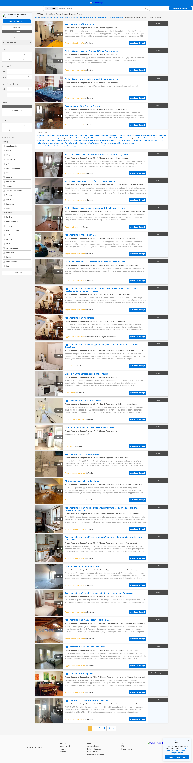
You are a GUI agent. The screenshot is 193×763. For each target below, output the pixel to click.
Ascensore (10, 253)
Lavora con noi (65, 746)
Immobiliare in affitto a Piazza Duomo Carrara (59, 143)
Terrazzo (9, 226)
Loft (7, 164)
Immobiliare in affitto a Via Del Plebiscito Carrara (121, 140)
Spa (7, 266)
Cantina (8, 257)
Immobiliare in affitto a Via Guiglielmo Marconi (81, 138)
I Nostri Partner (126, 749)
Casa (8, 173)
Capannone (10, 204)
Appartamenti (17, 110)
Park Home (10, 200)
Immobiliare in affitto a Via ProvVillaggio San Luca (115, 138)
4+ (24, 59)
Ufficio (8, 209)
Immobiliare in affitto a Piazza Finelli (111, 135)
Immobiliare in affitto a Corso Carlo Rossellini (148, 138)
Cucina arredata (12, 248)
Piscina (9, 235)
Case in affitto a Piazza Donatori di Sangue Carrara (55, 146)
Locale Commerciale (14, 191)
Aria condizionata (12, 230)
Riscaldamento (11, 262)
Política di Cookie (93, 752)
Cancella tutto (17, 273)
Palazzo (9, 186)
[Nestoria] (96, 3)
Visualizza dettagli (137, 43)
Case (17, 114)
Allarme (9, 244)
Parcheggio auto (12, 221)
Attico (8, 155)
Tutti (16, 106)
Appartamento (11, 146)
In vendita (16, 28)
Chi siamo (63, 749)
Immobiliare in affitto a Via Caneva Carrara (91, 143)
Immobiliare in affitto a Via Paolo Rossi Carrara (87, 140)
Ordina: (16, 38)
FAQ (122, 746)
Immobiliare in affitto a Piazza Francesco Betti (53, 135)
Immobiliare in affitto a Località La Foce (120, 143)
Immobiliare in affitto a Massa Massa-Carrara (79, 17)
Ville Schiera (10, 182)
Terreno (9, 195)
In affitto (17, 31)
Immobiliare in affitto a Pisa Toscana (51, 17)
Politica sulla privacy (94, 749)
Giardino (9, 217)
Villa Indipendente (13, 168)
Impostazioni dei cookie (95, 755)
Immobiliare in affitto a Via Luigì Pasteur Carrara (54, 140)
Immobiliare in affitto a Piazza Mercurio (84, 135)
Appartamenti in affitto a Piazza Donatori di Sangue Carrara (94, 146)
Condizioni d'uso (93, 746)
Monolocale (10, 159)
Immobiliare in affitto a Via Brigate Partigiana (140, 135)
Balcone (9, 239)
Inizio (37, 17)
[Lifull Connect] (158, 749)
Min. (4, 71)
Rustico (9, 177)
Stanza (8, 150)
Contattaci (63, 752)
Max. (4, 77)
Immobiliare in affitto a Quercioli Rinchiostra (109, 17)
